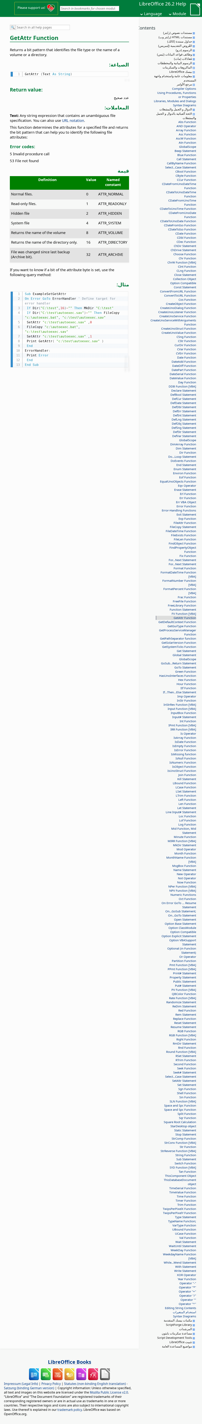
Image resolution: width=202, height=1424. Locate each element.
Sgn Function (187, 1089)
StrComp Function (184, 1138)
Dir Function (187, 452)
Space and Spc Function (180, 1105)
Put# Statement (185, 986)
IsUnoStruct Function (181, 771)
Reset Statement (185, 1023)
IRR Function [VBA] (183, 729)
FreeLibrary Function (182, 605)
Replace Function (184, 1019)
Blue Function (186, 155)
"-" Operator (188, 1283)
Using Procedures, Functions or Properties (176, 95)
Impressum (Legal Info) (21, 1383)
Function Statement (183, 609)
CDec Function (186, 242)
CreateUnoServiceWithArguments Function (177, 322)
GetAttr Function (185, 618)
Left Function (187, 800)
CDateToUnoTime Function (178, 209)
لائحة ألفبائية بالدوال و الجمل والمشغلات (176, 116)
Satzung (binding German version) (29, 1388)
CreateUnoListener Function (177, 312)
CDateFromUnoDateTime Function (179, 186)
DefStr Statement (184, 432)
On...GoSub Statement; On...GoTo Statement (180, 913)
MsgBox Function (184, 866)
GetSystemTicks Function (179, 647)
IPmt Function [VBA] (182, 725)
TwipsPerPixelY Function (179, 1213)
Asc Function (187, 134)
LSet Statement (186, 791)
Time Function (186, 1196)
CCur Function (186, 180)
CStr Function (187, 341)
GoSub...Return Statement (178, 663)
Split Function (187, 1114)
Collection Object (184, 279)
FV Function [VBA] (184, 614)
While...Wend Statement (180, 1262)
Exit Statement (186, 514)
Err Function (188, 498)
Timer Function (186, 1200)
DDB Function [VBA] (182, 386)
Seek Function (186, 1068)
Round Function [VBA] (181, 1052)
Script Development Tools (174, 1338)
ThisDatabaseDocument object (180, 1182)
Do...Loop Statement (182, 457)
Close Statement (185, 275)
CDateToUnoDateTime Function (181, 194)
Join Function (187, 775)
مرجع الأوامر (184, 84)
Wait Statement (185, 1242)
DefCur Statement (184, 399)
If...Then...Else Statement (179, 692)
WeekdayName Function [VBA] (179, 1256)
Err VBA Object (186, 502)
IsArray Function (185, 738)
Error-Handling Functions (179, 510)
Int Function (188, 721)
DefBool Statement (183, 395)
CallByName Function (181, 163)
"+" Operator (187, 1291)
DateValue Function (183, 378)
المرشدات (185, 1329)
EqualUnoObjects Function (178, 481)
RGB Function (187, 1031)
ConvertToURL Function (180, 295)
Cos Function (187, 299)
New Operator (186, 874)
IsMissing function (183, 754)
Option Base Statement (180, 924)
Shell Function (186, 1093)
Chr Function (187, 258)
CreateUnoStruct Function (178, 328)
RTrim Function (186, 1060)
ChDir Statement (185, 246)
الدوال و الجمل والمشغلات (175, 109)
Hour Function (186, 684)
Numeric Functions (183, 895)
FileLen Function (185, 539)
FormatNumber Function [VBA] (179, 583)
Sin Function (187, 1097)
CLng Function (186, 271)
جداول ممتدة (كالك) (179, 41)
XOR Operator (186, 1275)
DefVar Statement (184, 436)
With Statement (185, 1267)
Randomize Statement (181, 1002)
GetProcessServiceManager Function (177, 632)
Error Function (186, 506)
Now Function (186, 882)
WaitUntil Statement (182, 1246)
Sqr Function (187, 1118)
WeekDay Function (183, 1250)
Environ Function (184, 473)
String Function (185, 1155)
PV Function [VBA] (183, 990)
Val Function (187, 1238)
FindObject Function (182, 543)
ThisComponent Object (180, 1176)
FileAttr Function (185, 523)
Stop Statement (185, 1134)
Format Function (185, 568)
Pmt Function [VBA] (182, 965)
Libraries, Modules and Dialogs (175, 101)
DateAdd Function (184, 361)
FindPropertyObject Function (182, 550)
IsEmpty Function (184, 746)
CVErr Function (186, 353)
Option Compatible (183, 283)
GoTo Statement (185, 667)
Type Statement (185, 1217)
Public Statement (184, 981)
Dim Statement (186, 448)
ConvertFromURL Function (178, 291)
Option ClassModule (182, 928)
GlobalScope (187, 147)
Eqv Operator (187, 485)
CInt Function (187, 266)
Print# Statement (184, 973)
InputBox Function (183, 713)
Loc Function (187, 816)
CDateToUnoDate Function (178, 221)
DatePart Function (184, 370)
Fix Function (188, 556)
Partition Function (184, 961)
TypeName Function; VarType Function (182, 1223)
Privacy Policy (51, 1383)
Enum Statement (185, 469)
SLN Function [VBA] (183, 1101)
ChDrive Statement (183, 250)
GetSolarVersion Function (179, 642)
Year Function (187, 1279)
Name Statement (184, 870)
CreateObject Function (181, 304)
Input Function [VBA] (182, 709)
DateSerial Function (183, 374)
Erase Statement (185, 490)
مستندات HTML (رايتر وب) (175, 37)
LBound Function (184, 783)
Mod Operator (186, 849)
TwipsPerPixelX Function (179, 1209)
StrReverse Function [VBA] (178, 1151)
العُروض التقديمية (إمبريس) (175, 46)
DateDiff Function (184, 366)
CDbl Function (186, 237)
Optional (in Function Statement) (181, 950)
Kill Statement (186, 779)
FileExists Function (183, 535)
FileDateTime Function (181, 531)
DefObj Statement (184, 423)
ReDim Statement (184, 1006)
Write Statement (185, 1271)
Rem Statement (185, 1014)
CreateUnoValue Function (179, 333)
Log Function (187, 824)
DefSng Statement (184, 428)
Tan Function (187, 1171)
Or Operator (187, 957)
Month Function (185, 853)
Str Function (188, 1147)
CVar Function (186, 349)
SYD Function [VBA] (183, 1167)
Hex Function (187, 680)
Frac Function (187, 597)
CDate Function (185, 233)
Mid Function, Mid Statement (183, 831)
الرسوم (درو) (184, 50)
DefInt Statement (184, 415)
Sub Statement (186, 1159)
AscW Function (186, 138)
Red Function (187, 1010)
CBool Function (185, 171)
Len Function (187, 804)
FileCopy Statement (183, 527)
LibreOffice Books (69, 1361)
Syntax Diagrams (184, 105)
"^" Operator (187, 1304)
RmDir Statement (184, 1043)
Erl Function (188, 494)
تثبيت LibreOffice (180, 1342)
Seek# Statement (184, 1072)
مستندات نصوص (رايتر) (177, 33)
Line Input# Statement (181, 812)
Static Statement (185, 1130)
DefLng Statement (184, 419)
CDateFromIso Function (180, 225)
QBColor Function (184, 994)
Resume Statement (183, 1027)
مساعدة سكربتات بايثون (177, 1333)
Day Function (187, 382)
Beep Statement (185, 151)
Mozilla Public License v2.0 (109, 1392)
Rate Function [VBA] (182, 998)
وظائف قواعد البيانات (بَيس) (174, 54)
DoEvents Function (183, 461)
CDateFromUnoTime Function (182, 202)
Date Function (186, 357)
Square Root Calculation (180, 1122)
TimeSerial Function (182, 1188)
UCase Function (185, 1233)
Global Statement (184, 655)
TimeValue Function (182, 1192)
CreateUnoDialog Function (178, 308)
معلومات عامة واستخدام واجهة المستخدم (175, 78)
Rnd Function (187, 1048)
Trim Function (186, 1205)
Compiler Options (184, 89)
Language (153, 13)
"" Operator (188, 1300)
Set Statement (186, 1085)
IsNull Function (186, 758)
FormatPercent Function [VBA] (179, 591)
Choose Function (184, 254)
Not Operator (187, 878)
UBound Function (184, 1229)
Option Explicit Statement (179, 936)
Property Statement (183, 977)
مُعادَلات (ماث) (183, 59)
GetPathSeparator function (178, 638)
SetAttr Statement (184, 1081)
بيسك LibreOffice (180, 72)
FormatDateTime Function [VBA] (178, 574)
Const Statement (185, 287)
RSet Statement (186, 1056)
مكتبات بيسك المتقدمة (178, 1320)
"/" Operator (187, 1295)
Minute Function (185, 837)
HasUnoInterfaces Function (177, 676)
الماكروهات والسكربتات (177, 67)
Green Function (185, 671)
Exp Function (187, 519)
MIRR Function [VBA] (182, 841)
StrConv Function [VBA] (180, 1143)
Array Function (186, 130)
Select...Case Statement (180, 167)
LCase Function (186, 787)
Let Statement (186, 808)
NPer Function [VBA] (182, 886)
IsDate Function (185, 742)
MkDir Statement (184, 845)
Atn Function (187, 142)
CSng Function (186, 337)
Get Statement (186, 651)
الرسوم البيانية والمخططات (175, 63)
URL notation (73, 120)
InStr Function (186, 700)
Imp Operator (186, 696)
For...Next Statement (182, 560)
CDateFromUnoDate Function (182, 215)
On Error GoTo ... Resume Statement (179, 905)
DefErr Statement (184, 411)
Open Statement (185, 919)
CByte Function (186, 176)
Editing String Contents (180, 1308)
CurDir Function (185, 345)
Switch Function (185, 1163)
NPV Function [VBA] (182, 890)
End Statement (186, 465)
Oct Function (187, 899)
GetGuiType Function (181, 626)
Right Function (186, 1039)
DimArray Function (183, 444)
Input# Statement (184, 717)
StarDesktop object (183, 1126)
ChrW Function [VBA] (181, 262)
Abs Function (187, 122)
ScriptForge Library (179, 1325)
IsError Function (185, 750)
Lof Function (187, 820)
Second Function (185, 1064)
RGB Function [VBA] (182, 1035)
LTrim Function (186, 795)
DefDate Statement (183, 403)
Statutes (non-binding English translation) (95, 1383)
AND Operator (186, 126)
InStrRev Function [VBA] (180, 704)
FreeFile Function (184, 601)
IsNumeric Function (182, 762)
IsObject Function (184, 766)
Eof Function (187, 477)
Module (179, 13)
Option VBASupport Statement (182, 942)
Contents (146, 28)
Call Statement (186, 159)
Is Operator (188, 733)
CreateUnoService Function (177, 316)
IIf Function (188, 688)
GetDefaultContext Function (177, 622)
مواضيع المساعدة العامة (177, 1346)
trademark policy (69, 1409)
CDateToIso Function (182, 229)
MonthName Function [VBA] (181, 859)
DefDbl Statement (184, 407)
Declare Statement (183, 390)
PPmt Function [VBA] (182, 969)
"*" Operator (187, 1287)
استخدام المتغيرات (184, 1312)
